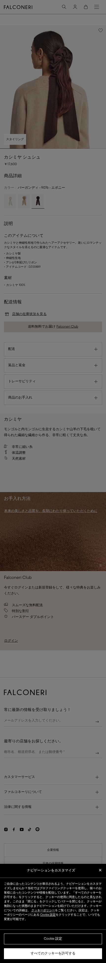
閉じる (100, 872)
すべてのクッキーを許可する (53, 953)
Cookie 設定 (53, 939)
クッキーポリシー (43, 910)
